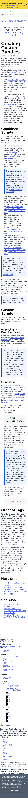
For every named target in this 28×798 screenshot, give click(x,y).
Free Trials (6, 650)
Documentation (7, 659)
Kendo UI (2, 643)
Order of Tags (12, 510)
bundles (4, 142)
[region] (14, 786)
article (20, 394)
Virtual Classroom (8, 669)
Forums (5, 662)
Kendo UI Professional (14, 207)
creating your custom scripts (14, 96)
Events (5, 670)
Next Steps (10, 579)
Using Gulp (8, 381)
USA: (12, 685)
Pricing (5, 651)
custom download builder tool (14, 191)
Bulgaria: (13, 689)
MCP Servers (3, 646)
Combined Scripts (9, 130)
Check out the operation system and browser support (15, 588)
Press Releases (7, 744)
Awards (5, 742)
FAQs (4, 672)
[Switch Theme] (25, 15)
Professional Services (9, 666)
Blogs (4, 663)
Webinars (5, 665)
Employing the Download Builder (11, 331)
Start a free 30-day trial (14, 33)
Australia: (13, 691)
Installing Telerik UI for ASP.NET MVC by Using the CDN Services (15, 611)
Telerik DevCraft (4, 640)
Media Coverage (7, 745)
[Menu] (3, 15)
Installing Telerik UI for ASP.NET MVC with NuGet (14, 616)
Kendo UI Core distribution (14, 151)
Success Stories (7, 677)
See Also (8, 600)
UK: (12, 686)
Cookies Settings (14, 795)
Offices (5, 748)
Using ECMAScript (11, 104)
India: (12, 688)
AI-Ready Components (14, 646)
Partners (5, 668)
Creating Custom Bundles (15, 21)
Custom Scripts (7, 311)
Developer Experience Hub (10, 656)
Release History (7, 661)
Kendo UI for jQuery (18, 72)
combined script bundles (17, 80)
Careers (5, 747)
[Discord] (7, 705)
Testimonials (6, 678)
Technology (6, 741)
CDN (14, 142)
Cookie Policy (12, 784)
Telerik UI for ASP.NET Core (15, 209)
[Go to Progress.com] (5, 726)
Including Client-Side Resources (12, 605)
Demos (5, 658)
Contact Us (6, 684)
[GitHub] (7, 703)
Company (5, 740)
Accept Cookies (14, 791)
